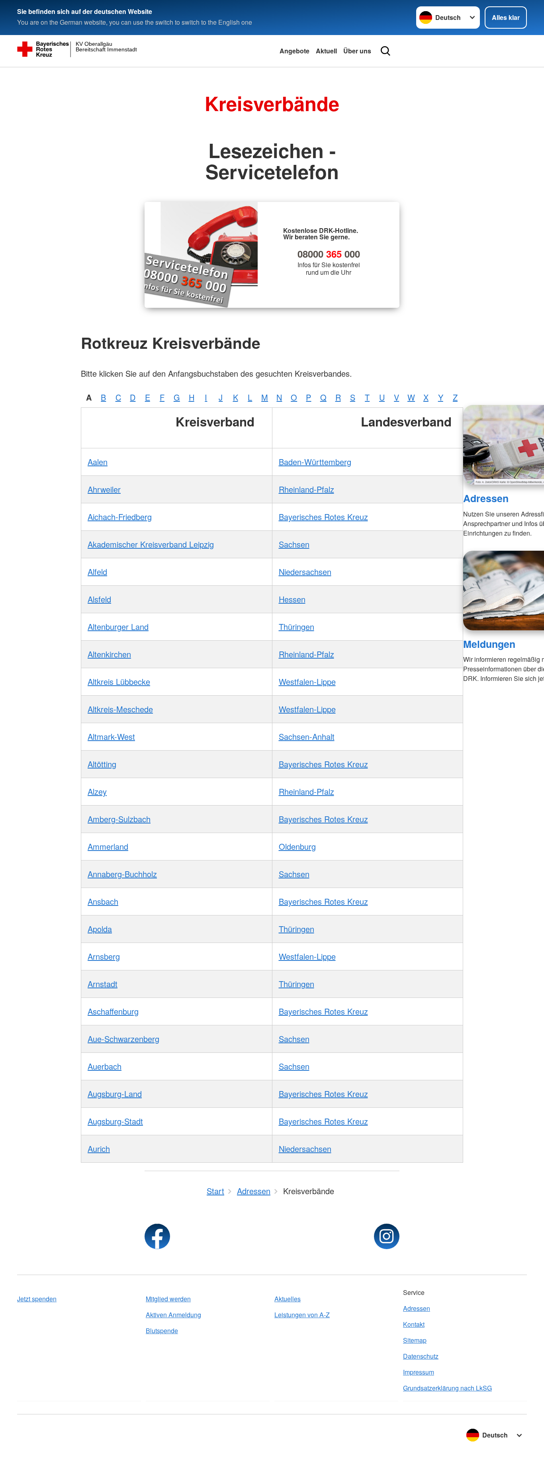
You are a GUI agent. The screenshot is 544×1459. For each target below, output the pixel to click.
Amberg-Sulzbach (119, 819)
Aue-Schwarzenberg (123, 1038)
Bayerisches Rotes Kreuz (323, 516)
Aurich (99, 1148)
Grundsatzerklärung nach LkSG (447, 1388)
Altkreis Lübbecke (119, 681)
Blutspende (162, 1330)
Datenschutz (420, 1356)
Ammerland (108, 846)
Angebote (294, 50)
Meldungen (489, 644)
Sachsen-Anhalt (307, 736)
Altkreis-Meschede (120, 709)
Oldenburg (297, 846)
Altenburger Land (118, 626)
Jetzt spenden (37, 1298)
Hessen (292, 599)
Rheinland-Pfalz (306, 489)
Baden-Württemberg (315, 461)
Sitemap (415, 1340)
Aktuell (326, 50)
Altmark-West (111, 736)
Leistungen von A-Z (302, 1314)
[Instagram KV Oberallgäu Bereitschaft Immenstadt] (386, 1236)
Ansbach (103, 901)
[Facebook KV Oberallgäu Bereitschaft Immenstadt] (157, 1236)
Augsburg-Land (115, 1093)
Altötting (102, 764)
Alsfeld (99, 599)
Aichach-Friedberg (120, 516)
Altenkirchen (109, 654)
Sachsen (294, 544)
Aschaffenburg (113, 1011)
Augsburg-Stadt (115, 1121)
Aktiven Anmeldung (173, 1314)
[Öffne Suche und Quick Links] (385, 51)
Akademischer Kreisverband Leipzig (151, 544)
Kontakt (414, 1324)
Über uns (357, 50)
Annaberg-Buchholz (122, 874)
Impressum (418, 1372)
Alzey (97, 791)
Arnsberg (104, 956)
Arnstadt (102, 984)
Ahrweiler (104, 489)
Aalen (98, 461)
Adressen (486, 498)
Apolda (100, 929)
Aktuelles (287, 1298)
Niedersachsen (305, 571)
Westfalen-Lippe (307, 681)
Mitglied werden (168, 1298)
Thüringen (296, 626)
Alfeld (97, 571)
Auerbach (104, 1066)
